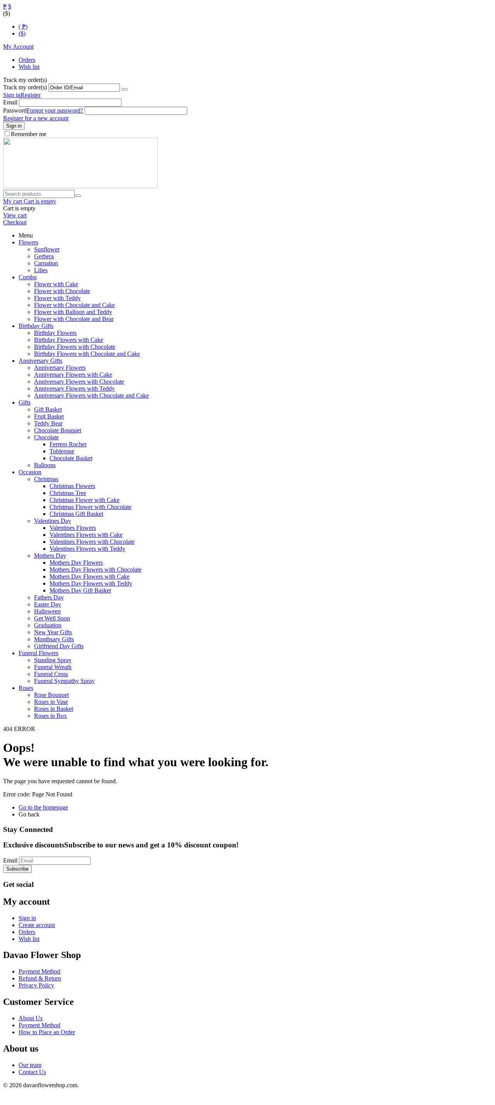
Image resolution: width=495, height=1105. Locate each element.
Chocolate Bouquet (57, 430)
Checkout (15, 222)
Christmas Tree (68, 493)
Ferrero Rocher (68, 444)
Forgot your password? (55, 110)
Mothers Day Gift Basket (80, 590)
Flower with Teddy (57, 298)
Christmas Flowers (72, 486)
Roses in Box (50, 715)
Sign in (11, 95)
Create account (37, 925)
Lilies (41, 270)
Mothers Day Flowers (76, 562)
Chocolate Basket (71, 458)
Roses (26, 688)
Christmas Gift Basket (76, 514)
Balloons (45, 465)
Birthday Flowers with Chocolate (74, 346)
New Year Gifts (53, 632)
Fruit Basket (49, 416)
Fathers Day (49, 597)
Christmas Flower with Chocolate (90, 507)
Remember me (28, 134)
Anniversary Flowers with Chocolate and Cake (91, 395)
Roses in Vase (51, 702)
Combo (28, 277)
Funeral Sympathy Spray (64, 681)
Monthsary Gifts (54, 639)
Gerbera (44, 256)
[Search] (78, 196)
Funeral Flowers (38, 653)
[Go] (124, 89)
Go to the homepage (43, 807)
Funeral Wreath (53, 667)
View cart (15, 215)
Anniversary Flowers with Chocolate (79, 381)
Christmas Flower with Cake (84, 500)
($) (22, 33)
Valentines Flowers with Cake (86, 534)
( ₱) (23, 26)
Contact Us (32, 1072)
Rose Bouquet (51, 695)
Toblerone (62, 451)
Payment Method (39, 971)
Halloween (47, 611)
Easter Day (47, 604)
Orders (27, 59)
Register (30, 95)
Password (15, 110)
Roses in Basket (53, 708)
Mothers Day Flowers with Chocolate (96, 569)
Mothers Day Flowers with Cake (90, 576)
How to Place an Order (47, 1032)
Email (10, 102)
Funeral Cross (51, 674)
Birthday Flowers (55, 333)
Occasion (30, 472)
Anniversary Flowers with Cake (73, 374)
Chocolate (46, 437)
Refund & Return (40, 978)
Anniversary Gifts (40, 360)
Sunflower (47, 249)
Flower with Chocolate (62, 291)
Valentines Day (52, 520)
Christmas (46, 479)
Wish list (29, 66)
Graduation (47, 625)
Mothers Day (50, 555)
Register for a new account (35, 118)
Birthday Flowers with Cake (68, 339)
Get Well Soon (52, 618)
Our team (30, 1065)
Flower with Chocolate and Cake (74, 305)
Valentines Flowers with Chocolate (92, 541)
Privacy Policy (36, 985)
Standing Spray (53, 660)
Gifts (25, 402)
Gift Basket (48, 409)
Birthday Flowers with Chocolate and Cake (87, 353)
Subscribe (17, 869)
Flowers (28, 242)
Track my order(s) (25, 87)
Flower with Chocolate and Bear (74, 319)
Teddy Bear (48, 423)
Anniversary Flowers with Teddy (74, 388)
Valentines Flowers (73, 527)
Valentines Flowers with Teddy (87, 548)
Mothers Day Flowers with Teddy (91, 583)
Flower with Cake (56, 284)
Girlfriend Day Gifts (59, 646)
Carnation (46, 263)
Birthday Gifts (36, 326)
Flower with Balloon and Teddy (73, 312)
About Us (31, 1018)
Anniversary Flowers (59, 367)
